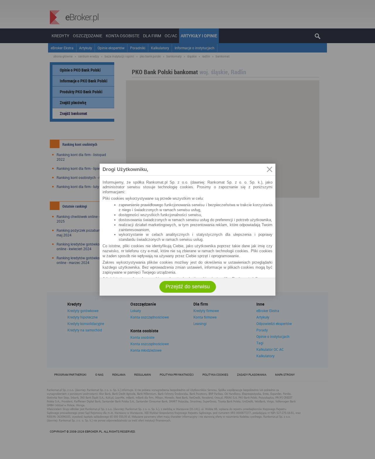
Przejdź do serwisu (188, 286)
